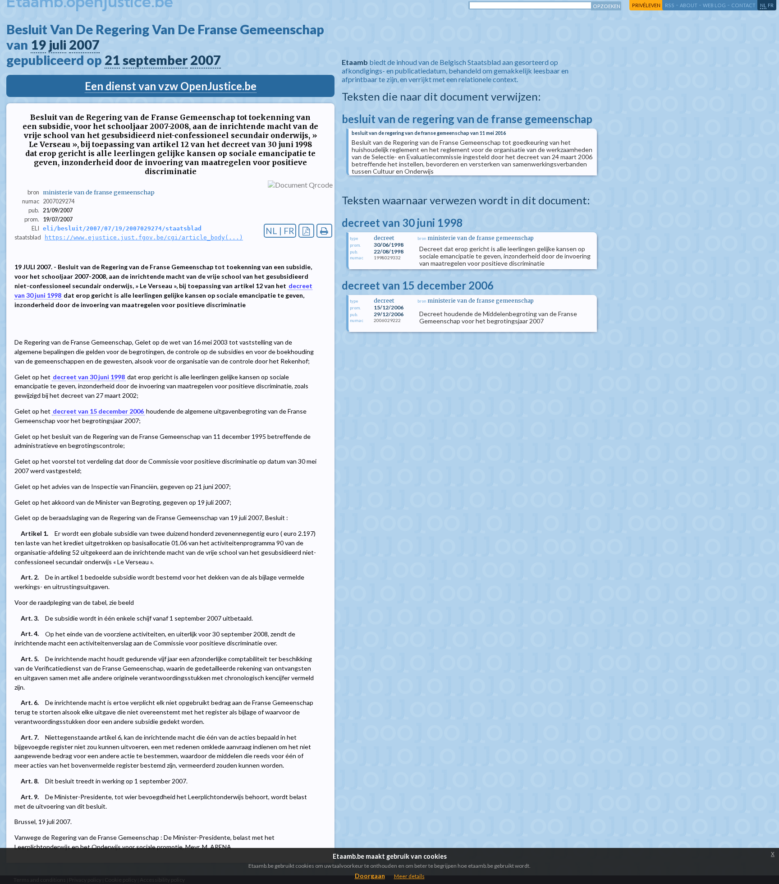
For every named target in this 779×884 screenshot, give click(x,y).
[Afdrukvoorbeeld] (324, 231)
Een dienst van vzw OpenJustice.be (171, 85)
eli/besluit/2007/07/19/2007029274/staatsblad (122, 228)
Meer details (409, 876)
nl (763, 5)
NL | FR (280, 231)
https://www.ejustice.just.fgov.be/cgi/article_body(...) (144, 237)
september (155, 60)
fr (771, 5)
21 (112, 60)
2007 (84, 44)
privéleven (646, 5)
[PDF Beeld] (306, 231)
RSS (669, 5)
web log (714, 5)
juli (57, 44)
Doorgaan (370, 875)
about (688, 5)
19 (38, 44)
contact (743, 5)
